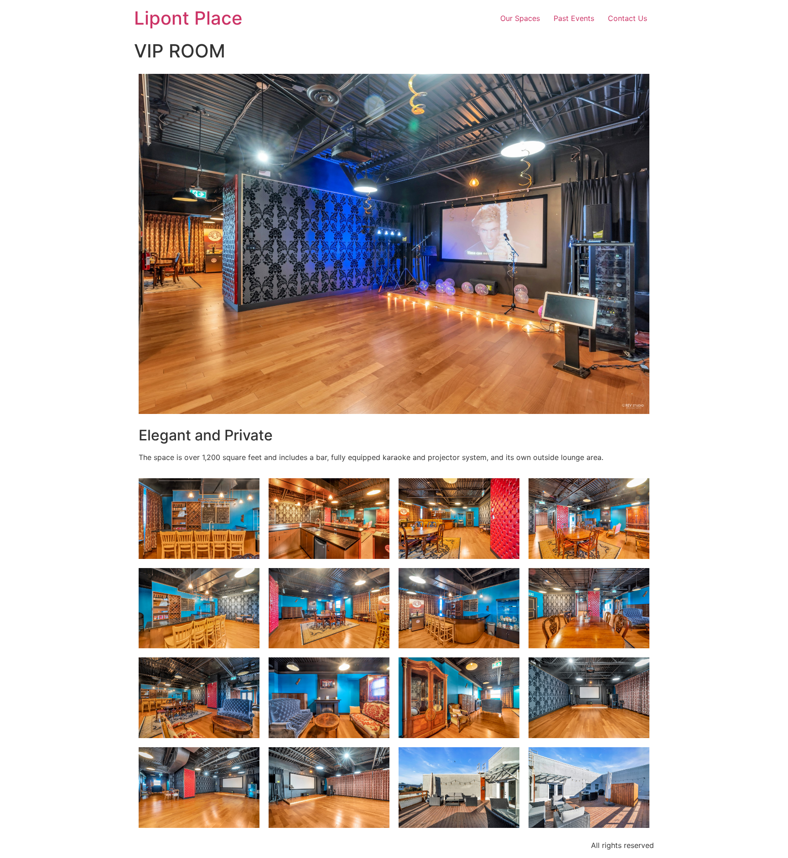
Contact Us (627, 18)
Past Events (574, 18)
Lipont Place (188, 18)
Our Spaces (520, 18)
